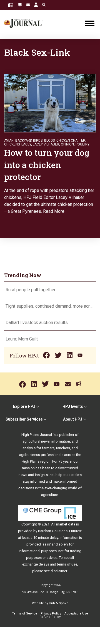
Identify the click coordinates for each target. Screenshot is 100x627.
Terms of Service (24, 613)
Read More (53, 211)
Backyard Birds (28, 140)
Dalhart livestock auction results (37, 322)
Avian (9, 140)
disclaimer (59, 571)
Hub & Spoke (58, 603)
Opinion (67, 144)
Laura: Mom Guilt (22, 339)
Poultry (82, 144)
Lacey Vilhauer (46, 144)
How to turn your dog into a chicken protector (46, 164)
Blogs (49, 140)
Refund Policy (50, 617)
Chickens (12, 144)
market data (65, 524)
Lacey (26, 144)
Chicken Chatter (70, 140)
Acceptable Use (76, 613)
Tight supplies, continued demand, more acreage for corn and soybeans (50, 306)
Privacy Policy (51, 613)
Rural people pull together (31, 289)
